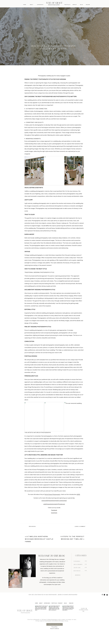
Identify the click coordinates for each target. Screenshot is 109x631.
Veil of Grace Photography (52, 494)
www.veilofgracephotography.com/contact (54, 500)
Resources (32, 526)
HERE (78, 494)
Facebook (54, 510)
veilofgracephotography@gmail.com (54, 504)
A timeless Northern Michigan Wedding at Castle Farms (39, 539)
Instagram (54, 512)
